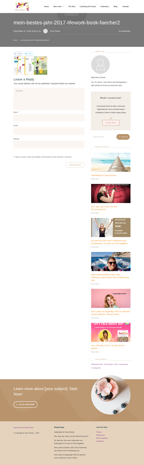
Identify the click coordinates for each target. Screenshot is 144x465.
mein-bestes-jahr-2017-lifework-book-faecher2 (67, 22)
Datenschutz (28, 427)
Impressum (18, 427)
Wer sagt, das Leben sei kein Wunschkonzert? (71, 436)
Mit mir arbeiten (102, 438)
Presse (99, 432)
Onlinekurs (100, 441)
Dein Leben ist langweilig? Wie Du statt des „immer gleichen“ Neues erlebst (70, 456)
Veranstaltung (123, 364)
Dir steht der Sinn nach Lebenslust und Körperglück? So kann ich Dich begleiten (69, 441)
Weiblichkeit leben (97, 364)
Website (16, 139)
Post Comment (75, 165)
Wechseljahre (108, 364)
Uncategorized (96, 368)
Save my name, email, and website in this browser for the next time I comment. (44, 157)
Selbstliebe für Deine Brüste (103, 175)
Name (16, 112)
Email (16, 125)
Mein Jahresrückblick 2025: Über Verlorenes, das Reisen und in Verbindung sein (110, 277)
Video (116, 364)
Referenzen (100, 435)
